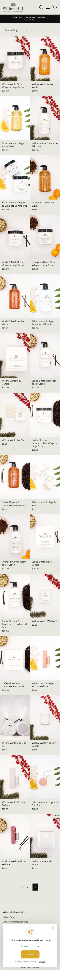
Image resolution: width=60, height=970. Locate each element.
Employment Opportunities (15, 922)
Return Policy (9, 917)
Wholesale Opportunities (14, 912)
